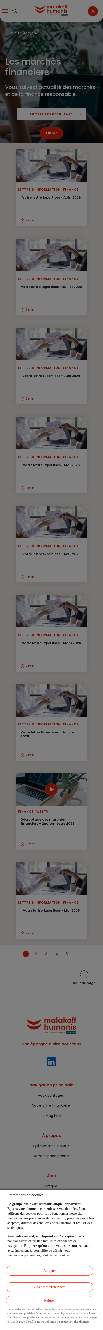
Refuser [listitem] (49, 1300)
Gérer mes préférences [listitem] (50, 1287)
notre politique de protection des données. (63, 1321)
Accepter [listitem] (50, 1271)
